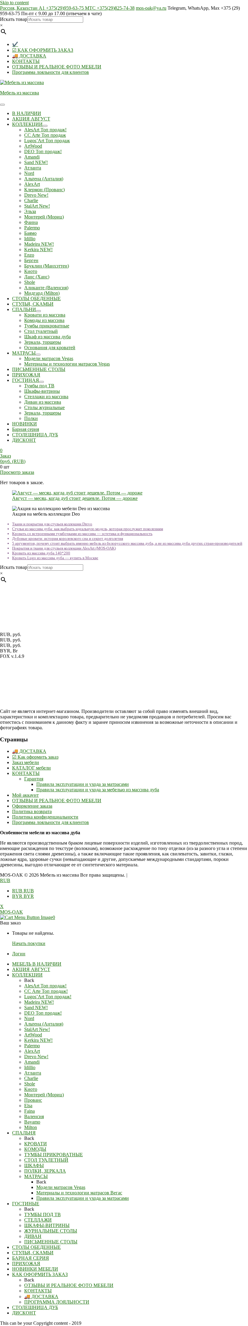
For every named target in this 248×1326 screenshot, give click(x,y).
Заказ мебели (25, 762)
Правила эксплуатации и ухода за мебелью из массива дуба (97, 789)
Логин (18, 953)
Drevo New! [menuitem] (36, 1056)
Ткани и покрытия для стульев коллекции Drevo (52, 524)
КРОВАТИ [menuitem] (35, 1143)
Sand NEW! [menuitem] (36, 1007)
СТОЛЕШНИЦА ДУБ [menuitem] (35, 1307)
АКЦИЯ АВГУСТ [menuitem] (31, 969)
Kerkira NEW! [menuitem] (38, 1040)
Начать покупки (28, 943)
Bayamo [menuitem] (32, 1121)
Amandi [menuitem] (32, 1062)
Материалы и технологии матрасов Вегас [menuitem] (79, 1192)
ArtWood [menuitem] (33, 1034)
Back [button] (29, 980)
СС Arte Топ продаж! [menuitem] (46, 991)
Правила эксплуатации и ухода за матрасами (82, 784)
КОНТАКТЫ (26, 61)
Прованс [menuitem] (33, 1100)
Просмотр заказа (17, 472)
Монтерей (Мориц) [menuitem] (44, 1094)
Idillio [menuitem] (29, 1067)
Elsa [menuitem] (28, 1105)
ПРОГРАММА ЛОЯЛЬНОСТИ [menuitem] (56, 1302)
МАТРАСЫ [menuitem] (36, 1176)
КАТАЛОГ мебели (31, 767)
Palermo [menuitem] (32, 1045)
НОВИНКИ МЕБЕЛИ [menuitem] (35, 1269)
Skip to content (14, 2)
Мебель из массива (19, 92)
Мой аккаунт (25, 795)
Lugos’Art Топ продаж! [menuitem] (47, 996)
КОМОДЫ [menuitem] (35, 1149)
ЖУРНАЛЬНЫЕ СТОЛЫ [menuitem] (50, 1230)
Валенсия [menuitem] (34, 1116)
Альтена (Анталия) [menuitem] (43, 1023)
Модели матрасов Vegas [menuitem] (60, 1187)
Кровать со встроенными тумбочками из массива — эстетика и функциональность (82, 533)
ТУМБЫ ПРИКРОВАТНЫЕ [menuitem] (53, 1154)
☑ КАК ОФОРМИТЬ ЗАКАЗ (42, 50)
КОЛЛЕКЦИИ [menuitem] (27, 974)
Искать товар (13, 19)
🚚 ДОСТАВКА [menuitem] (41, 1296)
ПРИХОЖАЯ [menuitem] (26, 1263)
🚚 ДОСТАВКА (29, 55)
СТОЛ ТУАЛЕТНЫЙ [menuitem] (46, 1160)
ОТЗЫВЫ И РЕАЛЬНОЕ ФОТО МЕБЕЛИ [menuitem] (68, 1285)
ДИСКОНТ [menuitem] (24, 1312)
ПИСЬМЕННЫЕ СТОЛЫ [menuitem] (50, 1241)
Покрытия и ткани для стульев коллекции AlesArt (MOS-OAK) (64, 548)
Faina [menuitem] (29, 1111)
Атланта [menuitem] (32, 1072)
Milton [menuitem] (30, 1127)
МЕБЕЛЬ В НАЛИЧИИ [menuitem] (36, 964)
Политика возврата (32, 811)
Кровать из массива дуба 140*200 (41, 553)
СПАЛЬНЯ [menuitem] (24, 1132)
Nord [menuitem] (29, 1018)
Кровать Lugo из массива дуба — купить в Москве (55, 558)
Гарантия (33, 778)
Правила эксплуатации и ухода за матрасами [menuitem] (82, 1198)
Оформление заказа (32, 806)
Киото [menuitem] (30, 1089)
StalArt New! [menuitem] (37, 1029)
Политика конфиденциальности (45, 816)
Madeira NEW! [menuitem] (39, 1002)
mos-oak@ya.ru (151, 8)
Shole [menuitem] (29, 1083)
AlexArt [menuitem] (32, 1051)
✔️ (15, 44)
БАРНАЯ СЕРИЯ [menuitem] (30, 1258)
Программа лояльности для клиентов (50, 72)
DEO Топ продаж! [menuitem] (43, 1013)
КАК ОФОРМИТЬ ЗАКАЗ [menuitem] (40, 1274)
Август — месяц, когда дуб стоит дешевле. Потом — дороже (75, 498)
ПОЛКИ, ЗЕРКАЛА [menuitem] (45, 1170)
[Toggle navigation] (2, 105)
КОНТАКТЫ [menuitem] (38, 1290)
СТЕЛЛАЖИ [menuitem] (38, 1220)
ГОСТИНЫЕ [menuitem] (25, 1203)
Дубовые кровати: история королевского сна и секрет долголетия (67, 538)
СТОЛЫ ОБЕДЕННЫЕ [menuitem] (36, 1247)
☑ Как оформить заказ (35, 757)
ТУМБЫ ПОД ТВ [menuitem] (42, 1214)
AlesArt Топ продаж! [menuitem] (45, 985)
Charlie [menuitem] (31, 1078)
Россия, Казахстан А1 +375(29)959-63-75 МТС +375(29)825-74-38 (67, 8)
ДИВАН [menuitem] (32, 1236)
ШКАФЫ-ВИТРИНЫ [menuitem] (47, 1225)
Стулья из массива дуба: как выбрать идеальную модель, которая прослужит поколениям (87, 529)
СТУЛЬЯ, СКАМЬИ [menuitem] (33, 1252)
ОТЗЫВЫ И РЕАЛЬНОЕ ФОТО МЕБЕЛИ (56, 66)
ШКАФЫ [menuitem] (34, 1165)
